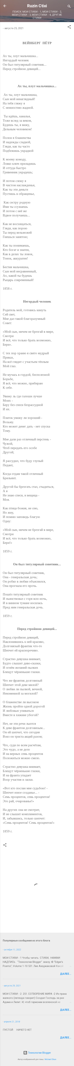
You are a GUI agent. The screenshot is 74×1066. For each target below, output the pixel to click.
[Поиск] (69, 7)
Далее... (65, 973)
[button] (69, 27)
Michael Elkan (50, 1059)
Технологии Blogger (39, 1052)
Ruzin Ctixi (37, 5)
